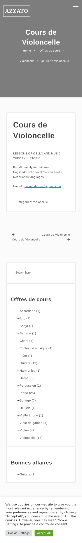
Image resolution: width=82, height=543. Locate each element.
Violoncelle (40, 202)
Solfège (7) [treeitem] (28, 400)
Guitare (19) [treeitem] (28, 363)
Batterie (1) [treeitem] (28, 333)
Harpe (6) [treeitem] (27, 378)
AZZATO (16, 11)
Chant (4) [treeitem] (26, 340)
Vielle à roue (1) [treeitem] (31, 415)
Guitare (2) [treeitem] (27, 474)
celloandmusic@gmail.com (42, 186)
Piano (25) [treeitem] (27, 393)
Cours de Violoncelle (34, 130)
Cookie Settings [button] (19, 533)
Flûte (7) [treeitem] (26, 355)
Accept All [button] (44, 533)
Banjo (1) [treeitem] (26, 326)
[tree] (41, 374)
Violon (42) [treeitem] (28, 430)
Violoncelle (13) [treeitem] (31, 437)
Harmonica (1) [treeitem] (30, 370)
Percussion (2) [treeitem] (30, 385)
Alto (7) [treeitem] (25, 318)
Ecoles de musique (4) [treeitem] (36, 348)
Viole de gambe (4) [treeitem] (33, 423)
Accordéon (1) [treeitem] (30, 311)
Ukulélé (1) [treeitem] (28, 408)
